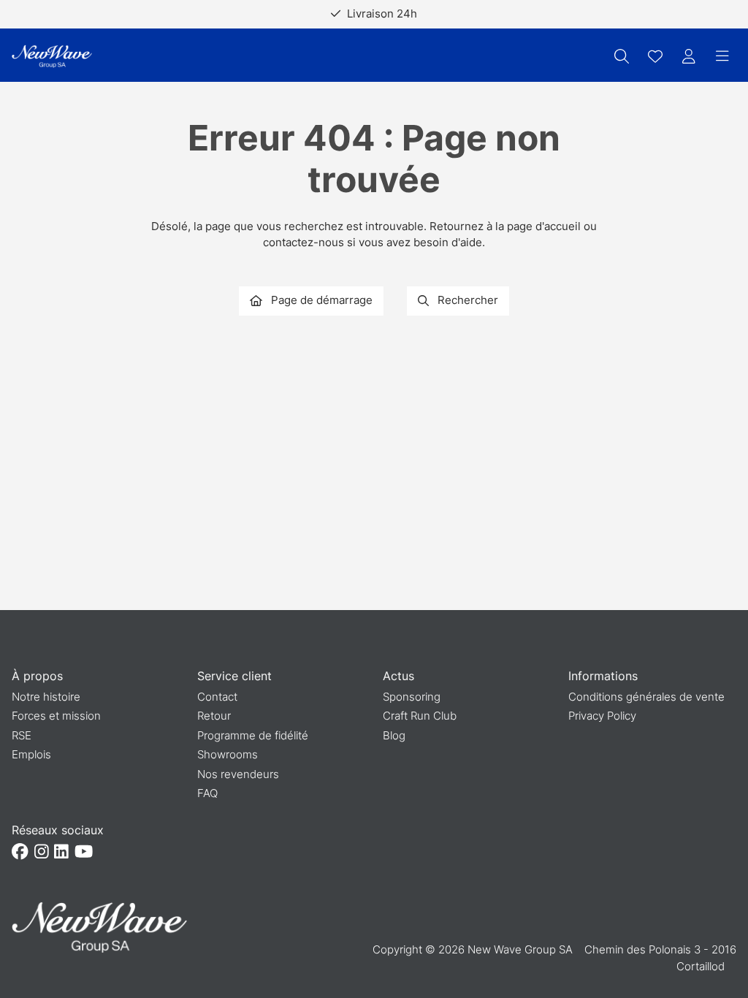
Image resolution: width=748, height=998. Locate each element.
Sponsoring (411, 697)
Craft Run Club (420, 716)
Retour (214, 716)
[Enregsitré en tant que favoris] (655, 56)
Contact (217, 697)
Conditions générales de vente (646, 697)
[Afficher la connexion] (689, 56)
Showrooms (227, 754)
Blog (394, 735)
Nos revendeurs (238, 774)
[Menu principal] (722, 56)
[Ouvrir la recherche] (622, 56)
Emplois (31, 754)
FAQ (207, 793)
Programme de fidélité (252, 735)
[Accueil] (52, 56)
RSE (21, 735)
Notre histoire (46, 697)
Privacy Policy (602, 716)
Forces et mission (56, 716)
